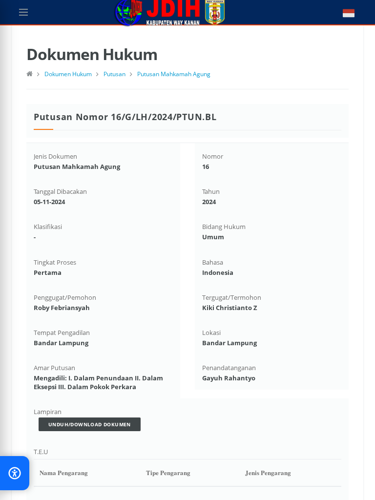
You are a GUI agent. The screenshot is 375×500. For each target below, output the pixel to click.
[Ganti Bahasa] (344, 12)
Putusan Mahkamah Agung (173, 74)
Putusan (114, 74)
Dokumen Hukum (68, 74)
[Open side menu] (23, 12)
